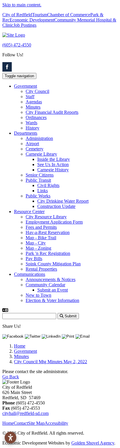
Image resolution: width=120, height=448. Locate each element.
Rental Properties (41, 269)
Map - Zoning (38, 248)
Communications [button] (29, 274)
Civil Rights (48, 185)
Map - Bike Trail (41, 237)
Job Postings (24, 25)
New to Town (38, 295)
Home (8, 423)
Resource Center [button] (29, 211)
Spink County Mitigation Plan (53, 263)
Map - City (36, 242)
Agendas (34, 101)
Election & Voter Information (52, 300)
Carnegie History (53, 169)
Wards (31, 122)
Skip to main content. (21, 4)
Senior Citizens (40, 174)
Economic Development (32, 19)
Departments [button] (25, 133)
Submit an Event (52, 289)
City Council (37, 91)
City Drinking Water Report (63, 201)
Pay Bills (34, 258)
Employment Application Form (54, 221)
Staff (30, 96)
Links (42, 190)
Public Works (38, 195)
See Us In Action (53, 164)
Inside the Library (53, 159)
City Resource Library (46, 216)
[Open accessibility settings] (10, 437)
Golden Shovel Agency (92, 442)
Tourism (39, 14)
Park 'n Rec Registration (48, 253)
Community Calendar (45, 284)
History (32, 127)
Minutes (33, 107)
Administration (39, 138)
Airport (32, 143)
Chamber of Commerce (68, 14)
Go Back (10, 376)
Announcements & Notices (50, 279)
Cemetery (34, 148)
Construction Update (56, 206)
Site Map (36, 423)
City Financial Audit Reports (52, 112)
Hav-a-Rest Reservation (48, 232)
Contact (21, 423)
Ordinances (36, 117)
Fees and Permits (41, 227)
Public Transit (38, 180)
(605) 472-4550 (16, 44)
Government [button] (25, 86)
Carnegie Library (41, 154)
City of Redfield (17, 14)
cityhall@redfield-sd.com (25, 413)
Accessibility (56, 423)
